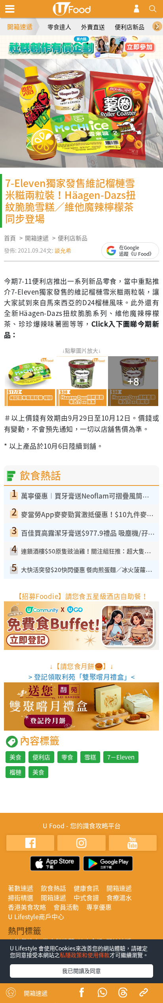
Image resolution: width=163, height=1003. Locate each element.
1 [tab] (64, 43)
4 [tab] (99, 43)
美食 (15, 757)
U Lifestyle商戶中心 (36, 916)
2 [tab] (76, 43)
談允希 (63, 250)
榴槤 (15, 772)
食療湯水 (119, 897)
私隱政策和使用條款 (85, 955)
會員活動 (66, 907)
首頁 (10, 238)
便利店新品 (129, 27)
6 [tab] (87, 55)
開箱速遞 (19, 26)
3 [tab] (87, 43)
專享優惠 (99, 907)
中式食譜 (86, 897)
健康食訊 (86, 888)
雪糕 (90, 757)
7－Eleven (121, 757)
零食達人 (59, 27)
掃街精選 (20, 897)
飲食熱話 (53, 888)
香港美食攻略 (27, 907)
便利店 (41, 757)
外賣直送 (93, 27)
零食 (67, 757)
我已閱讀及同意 (81, 971)
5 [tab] (76, 55)
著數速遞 (20, 888)
